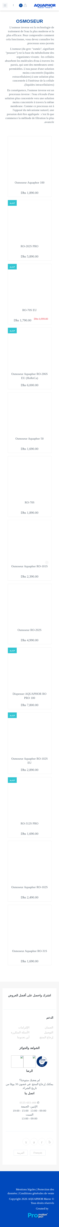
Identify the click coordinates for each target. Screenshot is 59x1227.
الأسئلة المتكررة (20, 1032)
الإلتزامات (24, 1027)
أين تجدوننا (23, 1037)
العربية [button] (20, 1152)
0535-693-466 (28, 1102)
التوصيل (48, 1032)
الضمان (49, 1027)
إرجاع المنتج (46, 1037)
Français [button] (37, 1152)
